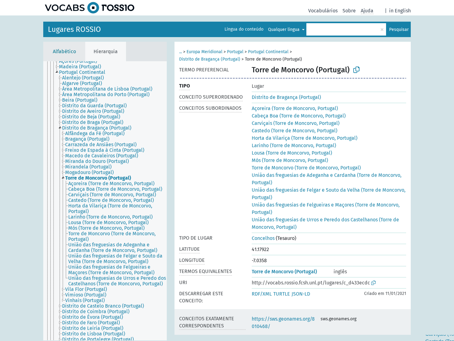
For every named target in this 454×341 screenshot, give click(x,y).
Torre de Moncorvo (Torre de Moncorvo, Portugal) (306, 168)
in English (400, 11)
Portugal (235, 51)
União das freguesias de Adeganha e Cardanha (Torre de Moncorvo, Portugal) (326, 178)
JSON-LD (301, 294)
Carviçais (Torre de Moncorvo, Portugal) (295, 123)
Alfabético (64, 51)
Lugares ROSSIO (74, 29)
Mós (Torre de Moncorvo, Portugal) (290, 160)
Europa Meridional (204, 51)
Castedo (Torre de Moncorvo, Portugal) (294, 131)
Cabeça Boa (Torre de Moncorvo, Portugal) (299, 116)
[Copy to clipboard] (356, 70)
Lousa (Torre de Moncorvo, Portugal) (292, 153)
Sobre (349, 11)
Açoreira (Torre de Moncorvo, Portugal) (295, 108)
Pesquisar (399, 29)
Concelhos (263, 238)
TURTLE (281, 294)
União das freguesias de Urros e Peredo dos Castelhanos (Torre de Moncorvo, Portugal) (325, 223)
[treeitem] (81, 61)
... (180, 51)
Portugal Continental (268, 51)
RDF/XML (262, 294)
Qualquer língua (284, 29)
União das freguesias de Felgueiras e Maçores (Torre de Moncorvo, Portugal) (326, 208)
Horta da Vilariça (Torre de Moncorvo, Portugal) (304, 138)
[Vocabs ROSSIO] (89, 7)
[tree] (105, 200)
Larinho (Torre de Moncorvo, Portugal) (294, 145)
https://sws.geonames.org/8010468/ (283, 322)
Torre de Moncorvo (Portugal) (284, 272)
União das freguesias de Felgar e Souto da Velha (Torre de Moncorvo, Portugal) (329, 193)
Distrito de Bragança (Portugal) (209, 59)
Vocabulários (323, 11)
